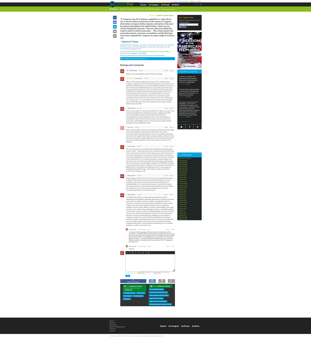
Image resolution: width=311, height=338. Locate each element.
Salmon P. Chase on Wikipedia (158, 301)
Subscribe (192, 1)
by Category (154, 5)
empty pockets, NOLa (185, 158)
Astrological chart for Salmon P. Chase (160, 304)
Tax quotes (127, 299)
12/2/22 (149, 229)
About (111, 321)
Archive (112, 323)
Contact (112, 329)
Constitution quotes (129, 293)
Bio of (156, 289)
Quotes (143, 5)
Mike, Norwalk (133, 70)
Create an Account (184, 1)
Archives (175, 5)
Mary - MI (130, 127)
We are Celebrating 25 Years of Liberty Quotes (146, 9)
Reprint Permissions (117, 327)
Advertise (113, 325)
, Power (137, 58)
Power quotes (127, 296)
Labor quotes (140, 293)
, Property (142, 58)
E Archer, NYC (138, 78)
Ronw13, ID (182, 210)
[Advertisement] (189, 141)
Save (128, 275)
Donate (199, 1)
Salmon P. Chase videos (156, 298)
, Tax (146, 58)
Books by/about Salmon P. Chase (159, 295)
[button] (127, 252)
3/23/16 (139, 194)
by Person (165, 5)
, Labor (133, 58)
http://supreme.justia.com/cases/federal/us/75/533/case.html (142, 55)
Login (175, 1)
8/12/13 (141, 70)
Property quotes (138, 296)
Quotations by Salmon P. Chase (158, 292)
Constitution (126, 58)
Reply (172, 70)
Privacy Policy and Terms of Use (154, 336)
